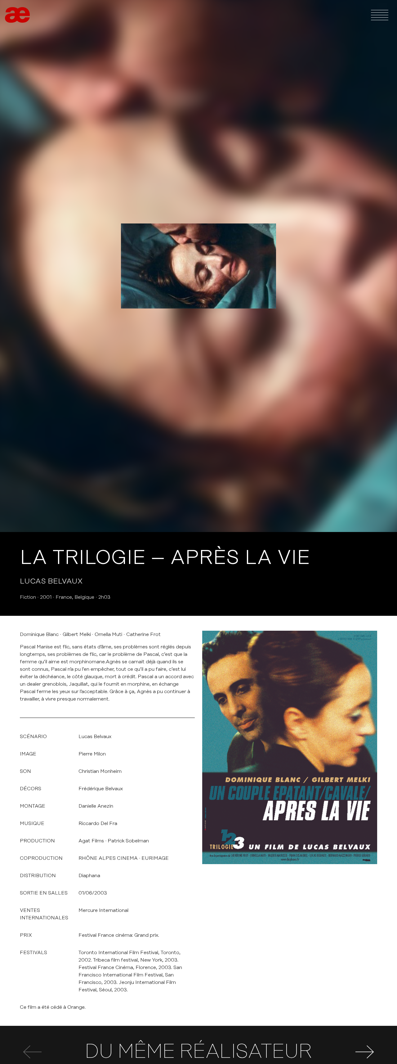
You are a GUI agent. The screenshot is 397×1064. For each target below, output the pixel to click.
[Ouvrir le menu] (379, 15)
